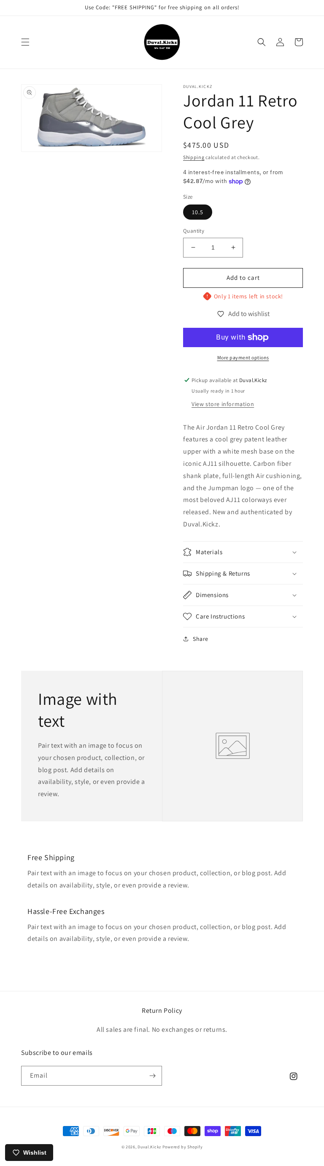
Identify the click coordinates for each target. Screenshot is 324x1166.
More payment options (243, 357)
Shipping (194, 157)
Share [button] (200, 639)
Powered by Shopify (182, 1147)
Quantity (193, 230)
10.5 (197, 212)
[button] (25, 42)
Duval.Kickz (149, 1147)
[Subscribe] (152, 1076)
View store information (223, 404)
